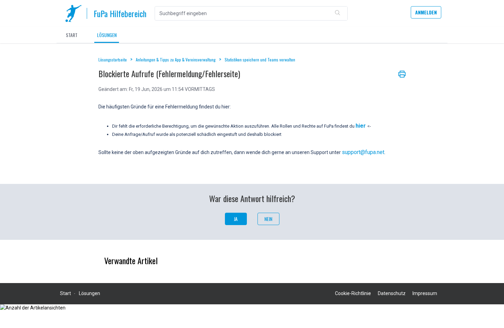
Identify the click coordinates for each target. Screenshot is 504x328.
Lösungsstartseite (113, 59)
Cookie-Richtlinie (353, 293)
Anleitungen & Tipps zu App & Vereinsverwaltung (176, 59)
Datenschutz (392, 293)
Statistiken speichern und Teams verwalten (260, 59)
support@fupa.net (363, 152)
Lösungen (107, 34)
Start (71, 34)
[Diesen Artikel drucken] (402, 73)
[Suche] (337, 13)
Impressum (424, 293)
